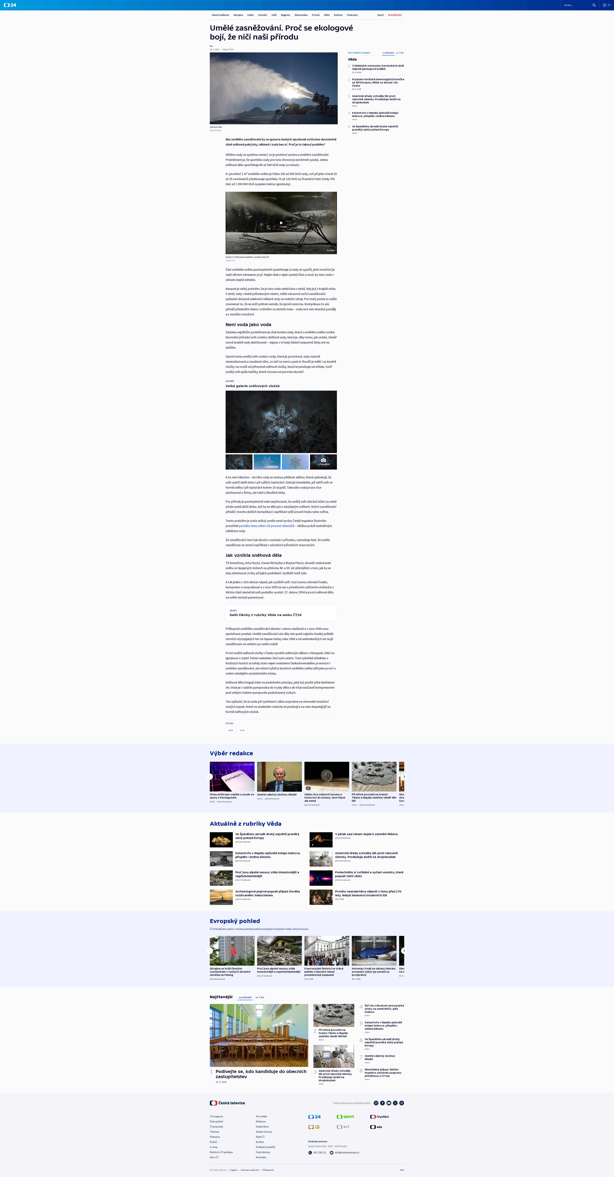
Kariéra (260, 1141)
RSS (402, 1170)
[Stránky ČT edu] (376, 1126)
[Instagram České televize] (376, 1103)
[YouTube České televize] (388, 1103)
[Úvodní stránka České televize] (228, 1103)
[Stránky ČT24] (314, 1116)
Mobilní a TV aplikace (221, 1152)
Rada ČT (260, 1136)
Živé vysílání (216, 1121)
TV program (216, 1116)
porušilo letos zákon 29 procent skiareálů (266, 526)
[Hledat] (594, 5)
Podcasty (352, 14)
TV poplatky (216, 1126)
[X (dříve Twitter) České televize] (395, 1103)
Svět (274, 14)
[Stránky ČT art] (343, 1126)
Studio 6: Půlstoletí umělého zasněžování (246, 257)
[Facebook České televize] (382, 1103)
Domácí (262, 14)
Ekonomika (301, 14)
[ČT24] (10, 5)
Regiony (285, 14)
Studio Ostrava (264, 1131)
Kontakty (261, 1157)
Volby (250, 14)
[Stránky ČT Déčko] (314, 1126)
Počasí (315, 14)
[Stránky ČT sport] (345, 1116)
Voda (242, 730)
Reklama (261, 1121)
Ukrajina (238, 14)
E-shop (214, 1147)
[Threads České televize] (401, 1103)
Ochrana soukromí (250, 1170)
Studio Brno (262, 1126)
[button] (281, 223)
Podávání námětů (265, 1147)
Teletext (214, 1131)
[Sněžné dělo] (274, 88)
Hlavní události (220, 14)
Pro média (261, 1116)
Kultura (338, 14)
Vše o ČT (214, 1157)
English (233, 1170)
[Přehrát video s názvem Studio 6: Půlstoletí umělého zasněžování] (281, 223)
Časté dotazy (263, 1152)
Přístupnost (268, 1170)
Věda (327, 14)
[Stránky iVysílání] (379, 1116)
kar (211, 46)
